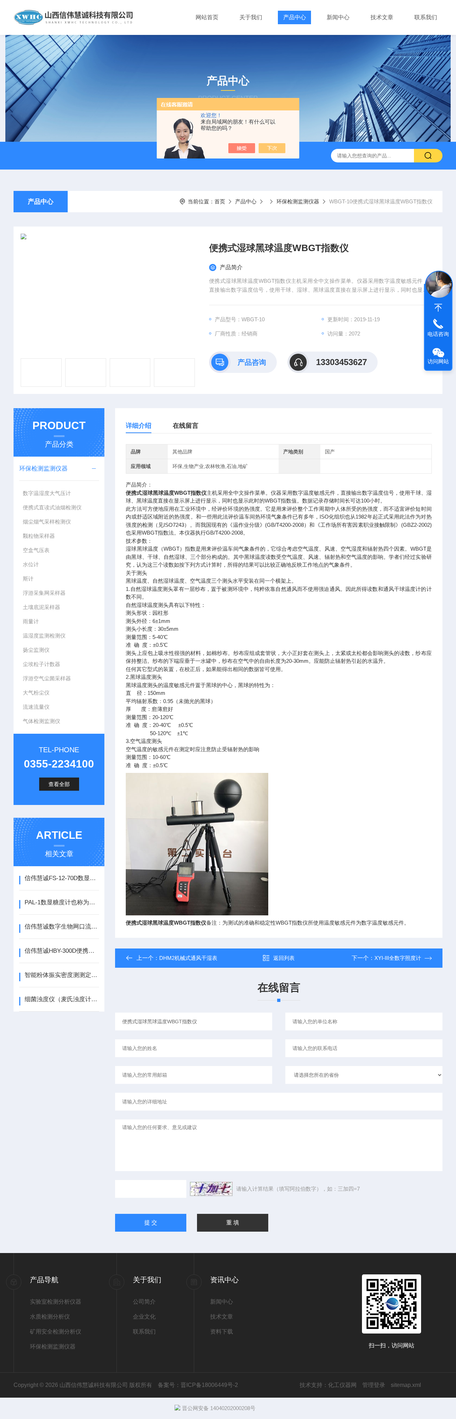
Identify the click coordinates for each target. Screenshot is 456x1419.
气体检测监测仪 (41, 721)
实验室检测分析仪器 (55, 1302)
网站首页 (207, 17)
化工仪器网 (342, 1385)
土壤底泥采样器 (41, 607)
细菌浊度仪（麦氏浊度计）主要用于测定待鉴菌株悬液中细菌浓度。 (62, 999)
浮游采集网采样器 (44, 593)
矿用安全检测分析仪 (55, 1332)
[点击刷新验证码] (211, 1189)
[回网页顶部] (438, 308)
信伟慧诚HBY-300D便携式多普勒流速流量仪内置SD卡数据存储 (62, 950)
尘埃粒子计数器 (41, 664)
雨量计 (31, 621)
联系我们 (425, 17)
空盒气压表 (36, 550)
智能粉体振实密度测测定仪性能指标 (62, 975)
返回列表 (284, 958)
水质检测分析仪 (50, 1317)
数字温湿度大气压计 (47, 493)
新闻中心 (338, 17)
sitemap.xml (406, 1385)
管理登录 (373, 1385)
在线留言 (185, 425)
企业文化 (144, 1317)
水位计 (31, 564)
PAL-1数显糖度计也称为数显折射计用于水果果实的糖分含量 (62, 902)
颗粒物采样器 (39, 536)
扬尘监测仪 (36, 650)
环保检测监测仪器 (297, 201)
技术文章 (381, 17)
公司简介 (144, 1302)
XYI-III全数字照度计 (397, 958)
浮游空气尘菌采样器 (47, 678)
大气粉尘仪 (36, 693)
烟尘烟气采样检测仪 (47, 522)
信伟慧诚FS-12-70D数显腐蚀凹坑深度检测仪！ (62, 878)
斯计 (28, 579)
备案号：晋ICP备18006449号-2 (198, 1385)
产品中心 (294, 17)
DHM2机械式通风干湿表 (188, 958)
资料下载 (221, 1332)
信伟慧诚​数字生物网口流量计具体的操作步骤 (62, 926)
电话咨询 (438, 334)
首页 (219, 201)
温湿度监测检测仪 (44, 636)
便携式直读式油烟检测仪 (52, 507)
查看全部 (59, 784)
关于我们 (250, 17)
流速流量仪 (36, 707)
